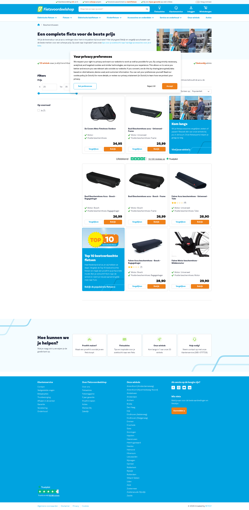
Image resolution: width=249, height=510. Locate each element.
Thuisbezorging (44, 397)
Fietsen (66, 17)
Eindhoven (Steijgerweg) (137, 418)
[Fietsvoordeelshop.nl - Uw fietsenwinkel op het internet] (55, 9)
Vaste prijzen (92, 2)
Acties (209, 17)
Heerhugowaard (134, 442)
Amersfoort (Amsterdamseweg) (140, 386)
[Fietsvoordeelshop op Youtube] (184, 387)
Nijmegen (131, 460)
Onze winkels (194, 17)
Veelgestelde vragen (45, 390)
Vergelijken (94, 149)
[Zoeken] (147, 9)
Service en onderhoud (169, 17)
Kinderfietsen (113, 17)
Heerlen (130, 446)
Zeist (129, 485)
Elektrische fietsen (45, 17)
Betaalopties (42, 394)
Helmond (131, 450)
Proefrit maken (88, 401)
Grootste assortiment (122, 2)
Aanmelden (178, 410)
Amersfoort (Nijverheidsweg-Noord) (142, 390)
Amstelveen (132, 393)
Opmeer (130, 464)
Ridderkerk (131, 467)
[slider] (38, 93)
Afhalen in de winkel (46, 401)
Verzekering (42, 408)
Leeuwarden (132, 457)
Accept (170, 86)
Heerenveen (132, 439)
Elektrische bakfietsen (88, 17)
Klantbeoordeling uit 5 (68, 2)
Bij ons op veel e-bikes (157, 2)
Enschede (131, 425)
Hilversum (131, 453)
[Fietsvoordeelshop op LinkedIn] (189, 387)
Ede (128, 411)
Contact (41, 387)
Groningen (131, 432)
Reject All (151, 86)
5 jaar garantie (88, 397)
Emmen (130, 421)
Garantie (41, 404)
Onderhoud (42, 411)
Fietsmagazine (88, 394)
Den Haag (131, 407)
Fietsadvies (87, 390)
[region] (125, 72)
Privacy (76, 506)
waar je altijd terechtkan (55, 63)
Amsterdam (132, 397)
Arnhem (130, 400)
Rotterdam (131, 474)
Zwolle (129, 495)
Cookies (85, 506)
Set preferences (85, 86)
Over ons (86, 387)
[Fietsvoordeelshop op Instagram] (178, 387)
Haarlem (130, 435)
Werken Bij (87, 408)
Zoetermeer (132, 488)
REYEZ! (208, 506)
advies (204, 63)
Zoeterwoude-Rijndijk (136, 492)
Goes (129, 428)
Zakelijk (85, 411)
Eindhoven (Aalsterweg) (137, 414)
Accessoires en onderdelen (139, 17)
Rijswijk (130, 471)
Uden (129, 481)
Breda (129, 404)
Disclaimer (65, 506)
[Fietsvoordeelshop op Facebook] (173, 387)
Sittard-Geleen (133, 478)
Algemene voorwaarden (47, 506)
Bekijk (113, 149)
